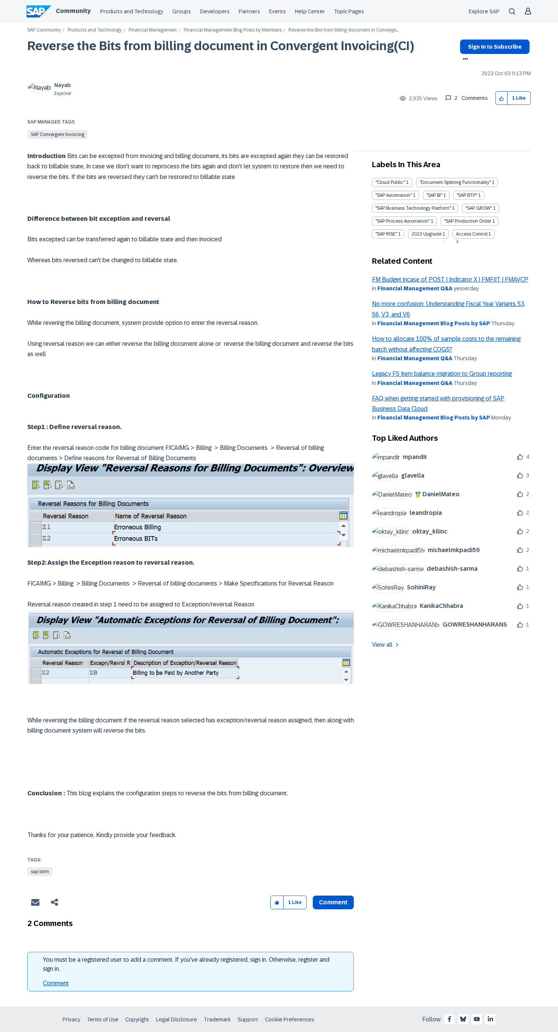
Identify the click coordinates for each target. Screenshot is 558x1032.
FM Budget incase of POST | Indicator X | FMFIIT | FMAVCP (450, 279)
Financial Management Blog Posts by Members (233, 30)
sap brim (40, 871)
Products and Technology (131, 11)
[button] (502, 98)
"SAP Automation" (393, 195)
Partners (249, 11)
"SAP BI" (434, 195)
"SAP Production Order (467, 221)
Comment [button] (333, 902)
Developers (215, 11)
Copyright (137, 1019)
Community (73, 11)
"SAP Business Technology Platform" (413, 208)
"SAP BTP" (467, 195)
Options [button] (464, 59)
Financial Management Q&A (414, 288)
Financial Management (153, 30)
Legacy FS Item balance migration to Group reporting (442, 373)
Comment (56, 983)
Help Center (310, 11)
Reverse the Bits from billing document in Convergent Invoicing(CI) (220, 46)
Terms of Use (102, 1019)
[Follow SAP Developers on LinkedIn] (490, 1019)
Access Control (471, 234)
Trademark (217, 1019)
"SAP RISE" (386, 234)
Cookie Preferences (289, 1019)
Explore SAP (484, 11)
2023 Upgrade (426, 234)
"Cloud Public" (390, 182)
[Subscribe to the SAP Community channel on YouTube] (477, 1019)
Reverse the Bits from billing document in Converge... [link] (343, 30)
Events (277, 11)
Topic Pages (349, 11)
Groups (181, 11)
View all (382, 644)
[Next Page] (456, 242)
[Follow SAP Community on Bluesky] (463, 1019)
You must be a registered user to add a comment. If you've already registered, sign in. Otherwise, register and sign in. (186, 964)
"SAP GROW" (478, 208)
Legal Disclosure (176, 1019)
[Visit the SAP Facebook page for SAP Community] (449, 1019)
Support (248, 1019)
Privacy (71, 1019)
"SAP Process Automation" (402, 221)
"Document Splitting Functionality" (455, 182)
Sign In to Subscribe (495, 47)
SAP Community (44, 30)
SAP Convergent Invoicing (57, 134)
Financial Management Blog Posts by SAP (433, 323)
